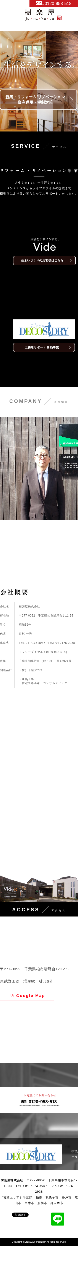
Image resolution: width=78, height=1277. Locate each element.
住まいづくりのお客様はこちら (42, 260)
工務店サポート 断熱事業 (42, 398)
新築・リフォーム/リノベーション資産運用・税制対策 (35, 99)
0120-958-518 (58, 3)
